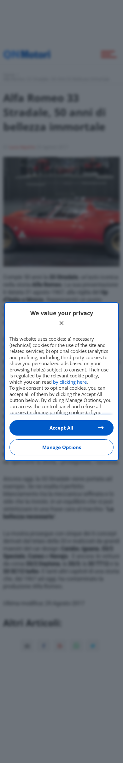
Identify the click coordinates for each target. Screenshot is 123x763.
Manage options (61, 447)
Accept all (61, 428)
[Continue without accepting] (61, 323)
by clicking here (70, 382)
